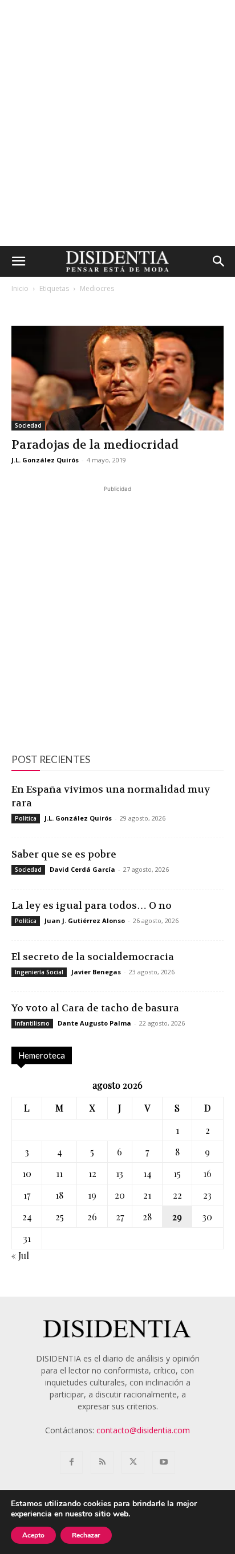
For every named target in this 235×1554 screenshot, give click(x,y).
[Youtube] (163, 1462)
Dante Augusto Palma (94, 1023)
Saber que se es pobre (63, 854)
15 (177, 1173)
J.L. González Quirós (45, 460)
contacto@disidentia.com (143, 1430)
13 (119, 1173)
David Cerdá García (82, 869)
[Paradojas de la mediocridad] (117, 378)
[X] (132, 1462)
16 (207, 1173)
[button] (18, 261)
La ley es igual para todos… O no (91, 905)
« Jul (20, 1255)
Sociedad (28, 425)
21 (147, 1195)
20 (120, 1195)
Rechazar (86, 1535)
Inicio (20, 288)
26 (92, 1217)
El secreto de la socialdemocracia (92, 956)
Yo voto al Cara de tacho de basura (95, 1008)
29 (177, 1217)
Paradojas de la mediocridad (95, 445)
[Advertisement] (117, 123)
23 (207, 1195)
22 (177, 1195)
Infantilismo (32, 1023)
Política (26, 818)
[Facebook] (71, 1462)
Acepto (33, 1535)
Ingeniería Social (39, 972)
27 (120, 1217)
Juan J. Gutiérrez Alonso (84, 920)
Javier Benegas (96, 971)
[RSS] (102, 1462)
